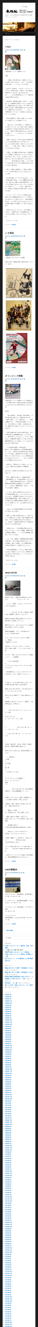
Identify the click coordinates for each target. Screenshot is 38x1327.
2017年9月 (8, 1203)
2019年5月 (8, 1161)
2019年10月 (8, 1150)
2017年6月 (8, 1210)
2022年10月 (8, 1073)
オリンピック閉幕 (14, 375)
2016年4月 (8, 1239)
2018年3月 (8, 1190)
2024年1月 (8, 1043)
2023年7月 (8, 1056)
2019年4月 (8, 1163)
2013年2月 (8, 1318)
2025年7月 (8, 1007)
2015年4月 (8, 1263)
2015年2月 (8, 1267)
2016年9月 (8, 1229)
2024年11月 (8, 1022)
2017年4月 (8, 1214)
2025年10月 (8, 1003)
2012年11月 (8, 1324)
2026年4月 (8, 994)
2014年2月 (8, 1292)
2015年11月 (8, 1250)
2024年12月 (8, 1020)
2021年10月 (8, 1099)
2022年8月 (8, 1077)
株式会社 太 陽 (11, 983)
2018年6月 (8, 1184)
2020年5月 (8, 1135)
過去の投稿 (9, 930)
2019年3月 (8, 1165)
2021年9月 (8, 1101)
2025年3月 (8, 1014)
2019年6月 (8, 1158)
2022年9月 (8, 1075)
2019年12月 (8, 1146)
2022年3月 (8, 1088)
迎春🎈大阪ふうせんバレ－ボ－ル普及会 (17, 952)
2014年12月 (8, 1271)
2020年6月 (8, 1133)
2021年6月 (8, 1107)
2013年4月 (8, 1314)
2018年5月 (8, 1186)
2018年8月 (8, 1180)
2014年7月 (8, 1282)
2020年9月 (8, 1126)
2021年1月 (8, 1118)
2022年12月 (8, 1069)
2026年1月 (8, 999)
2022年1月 (8, 1092)
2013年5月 (8, 1312)
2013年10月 (8, 1301)
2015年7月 (8, 1258)
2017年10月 (8, 1201)
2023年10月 (8, 1050)
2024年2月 (8, 1041)
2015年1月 (8, 1269)
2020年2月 (8, 1141)
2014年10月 (8, 1275)
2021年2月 (8, 1116)
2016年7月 (8, 1233)
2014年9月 (8, 1278)
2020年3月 (8, 1139)
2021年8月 (8, 1103)
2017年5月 (8, 1212)
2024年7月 (8, 1031)
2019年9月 (8, 1152)
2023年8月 (8, 1054)
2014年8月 (8, 1280)
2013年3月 (8, 1316)
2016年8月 (8, 1231)
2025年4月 (8, 1011)
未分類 (14, 224)
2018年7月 (8, 1182)
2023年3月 (8, 1063)
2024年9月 (8, 1026)
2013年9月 (8, 1303)
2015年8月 (8, 1256)
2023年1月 (8, 1067)
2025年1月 (8, 1018)
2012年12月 (8, 1322)
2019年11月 (8, 1148)
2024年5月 (8, 1035)
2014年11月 (8, 1273)
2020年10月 (8, 1124)
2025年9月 (8, 1005)
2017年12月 (8, 1197)
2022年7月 (8, 1080)
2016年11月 (8, 1224)
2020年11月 (8, 1122)
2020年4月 (8, 1137)
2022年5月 (8, 1084)
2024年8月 (8, 1029)
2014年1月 (8, 1295)
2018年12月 (8, 1171)
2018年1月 (8, 1195)
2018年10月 (8, 1175)
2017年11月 (8, 1199)
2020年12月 (8, 1120)
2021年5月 (8, 1109)
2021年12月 (8, 1095)
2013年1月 (8, 1320)
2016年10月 (8, 1227)
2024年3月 (8, 1039)
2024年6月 (8, 1033)
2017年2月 (8, 1218)
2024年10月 (8, 1024)
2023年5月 (8, 1060)
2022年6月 (8, 1082)
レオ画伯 (9, 232)
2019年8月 (8, 1154)
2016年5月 (8, 1237)
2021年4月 (8, 1112)
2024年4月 (8, 1037)
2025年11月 (8, 1001)
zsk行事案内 (11, 869)
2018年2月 (8, 1192)
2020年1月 (8, 1143)
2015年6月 (8, 1261)
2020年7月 (8, 1131)
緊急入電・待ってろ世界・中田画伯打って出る (19, 968)
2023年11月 (8, 1048)
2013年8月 (8, 1305)
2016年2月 (8, 1244)
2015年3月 (8, 1265)
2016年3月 (8, 1241)
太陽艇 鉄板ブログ (19, 11)
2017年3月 (8, 1216)
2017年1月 (8, 1220)
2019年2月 (8, 1167)
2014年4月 (8, 1288)
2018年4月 (8, 1188)
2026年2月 (8, 997)
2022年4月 (8, 1086)
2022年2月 (8, 1090)
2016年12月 (8, 1222)
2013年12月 (8, 1297)
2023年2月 (8, 1065)
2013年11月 (8, 1299)
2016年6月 (8, 1235)
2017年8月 (8, 1205)
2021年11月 (8, 1097)
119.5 (8, 46)
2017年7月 (8, 1207)
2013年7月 (8, 1307)
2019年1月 (8, 1169)
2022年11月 (8, 1071)
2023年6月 (8, 1058)
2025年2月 (8, 1016)
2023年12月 (8, 1046)
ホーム (7, 33)
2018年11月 (8, 1173)
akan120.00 (11, 572)
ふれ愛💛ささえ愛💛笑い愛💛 (14, 950)
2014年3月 (8, 1290)
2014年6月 (8, 1284)
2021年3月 (8, 1114)
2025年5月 (8, 1009)
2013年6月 (8, 1309)
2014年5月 (8, 1286)
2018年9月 (8, 1178)
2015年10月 (8, 1252)
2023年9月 (8, 1052)
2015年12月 (8, 1248)
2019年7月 (8, 1156)
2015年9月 (8, 1254)
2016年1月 (8, 1246)
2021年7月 (8, 1105)
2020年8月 (8, 1129)
